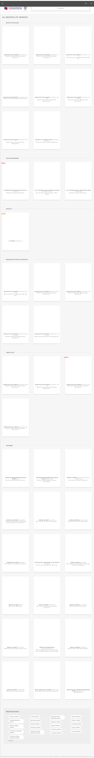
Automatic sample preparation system (15, 737)
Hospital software (55, 725)
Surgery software (75, 727)
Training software (75, 731)
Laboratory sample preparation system (35, 732)
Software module (75, 720)
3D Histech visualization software (16, 731)
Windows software (35, 724)
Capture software (75, 716)
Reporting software (35, 720)
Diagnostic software (56, 722)
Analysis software (14, 716)
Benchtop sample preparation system (56, 717)
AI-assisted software (76, 724)
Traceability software (56, 733)
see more (11, 740)
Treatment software (56, 729)
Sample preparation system (15, 721)
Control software (34, 716)
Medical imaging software (14, 726)
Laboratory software (35, 727)
